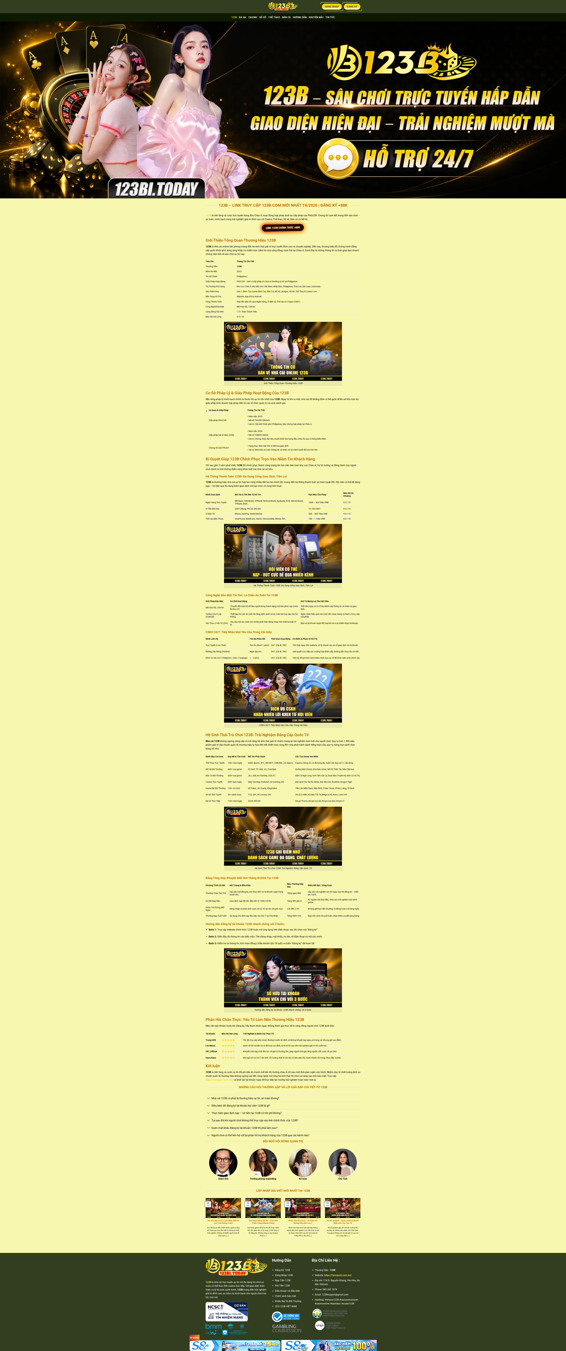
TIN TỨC (330, 17)
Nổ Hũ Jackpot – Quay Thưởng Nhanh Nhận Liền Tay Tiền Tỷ (343, 1221)
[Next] (361, 1221)
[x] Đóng (194, 1338)
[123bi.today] (283, 7)
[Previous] (205, 1221)
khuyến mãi (316, 17)
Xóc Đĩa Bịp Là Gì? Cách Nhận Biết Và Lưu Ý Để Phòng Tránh (223, 1221)
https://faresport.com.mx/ (219, 1079)
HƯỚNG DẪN (300, 17)
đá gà (242, 17)
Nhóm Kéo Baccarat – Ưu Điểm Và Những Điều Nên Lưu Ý (302, 1221)
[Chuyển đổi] (208, 1098)
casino (252, 17)
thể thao (274, 17)
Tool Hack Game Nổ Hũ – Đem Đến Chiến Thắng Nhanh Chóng (263, 1221)
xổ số (262, 17)
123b (234, 17)
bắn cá (286, 17)
